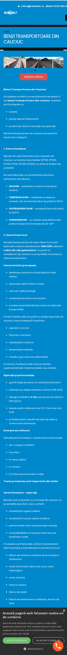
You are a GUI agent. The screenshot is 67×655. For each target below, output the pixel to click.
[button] (7, 62)
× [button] (64, 610)
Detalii (26, 633)
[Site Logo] (11, 12)
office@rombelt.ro (32, 6)
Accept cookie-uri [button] (17, 640)
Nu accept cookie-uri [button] (48, 640)
